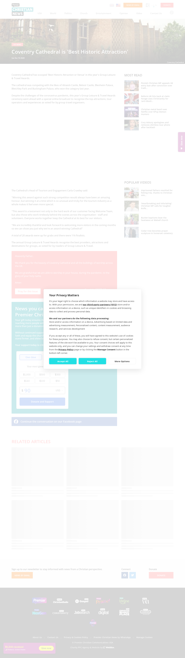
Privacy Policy (66, 349)
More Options (122, 361)
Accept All (62, 361)
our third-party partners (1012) (100, 304)
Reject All (92, 361)
